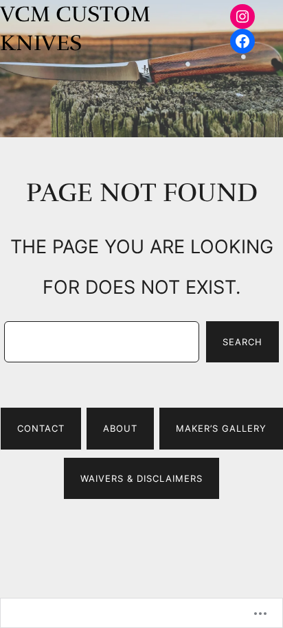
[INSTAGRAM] (242, 16)
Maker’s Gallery (221, 428)
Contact (41, 428)
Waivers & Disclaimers (141, 478)
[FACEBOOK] (242, 41)
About (120, 428)
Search (242, 341)
